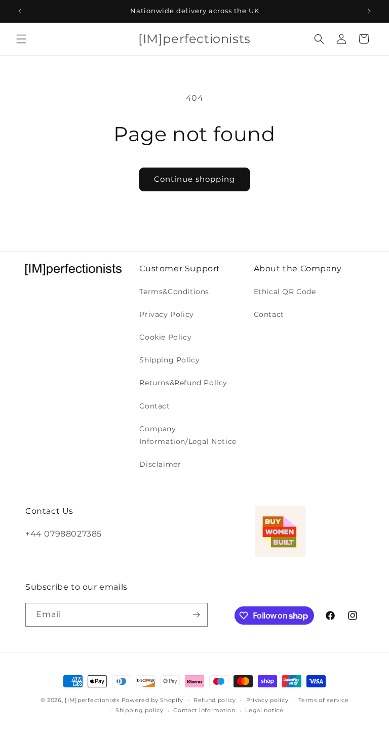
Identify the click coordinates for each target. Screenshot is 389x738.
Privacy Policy (166, 314)
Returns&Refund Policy (183, 382)
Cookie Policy (165, 337)
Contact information (204, 710)
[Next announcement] (369, 11)
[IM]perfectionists (92, 700)
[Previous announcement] (20, 11)
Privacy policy (267, 700)
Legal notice (264, 710)
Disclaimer (160, 464)
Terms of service (323, 700)
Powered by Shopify (153, 700)
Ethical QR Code (285, 291)
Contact (154, 406)
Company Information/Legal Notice (187, 435)
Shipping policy (139, 710)
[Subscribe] (196, 615)
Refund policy (214, 700)
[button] (21, 39)
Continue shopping (194, 179)
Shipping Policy (169, 359)
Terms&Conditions (174, 291)
